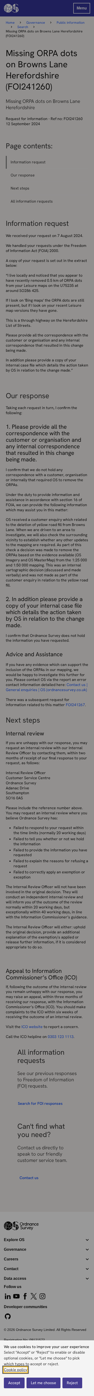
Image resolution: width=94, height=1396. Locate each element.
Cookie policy (15, 1369)
